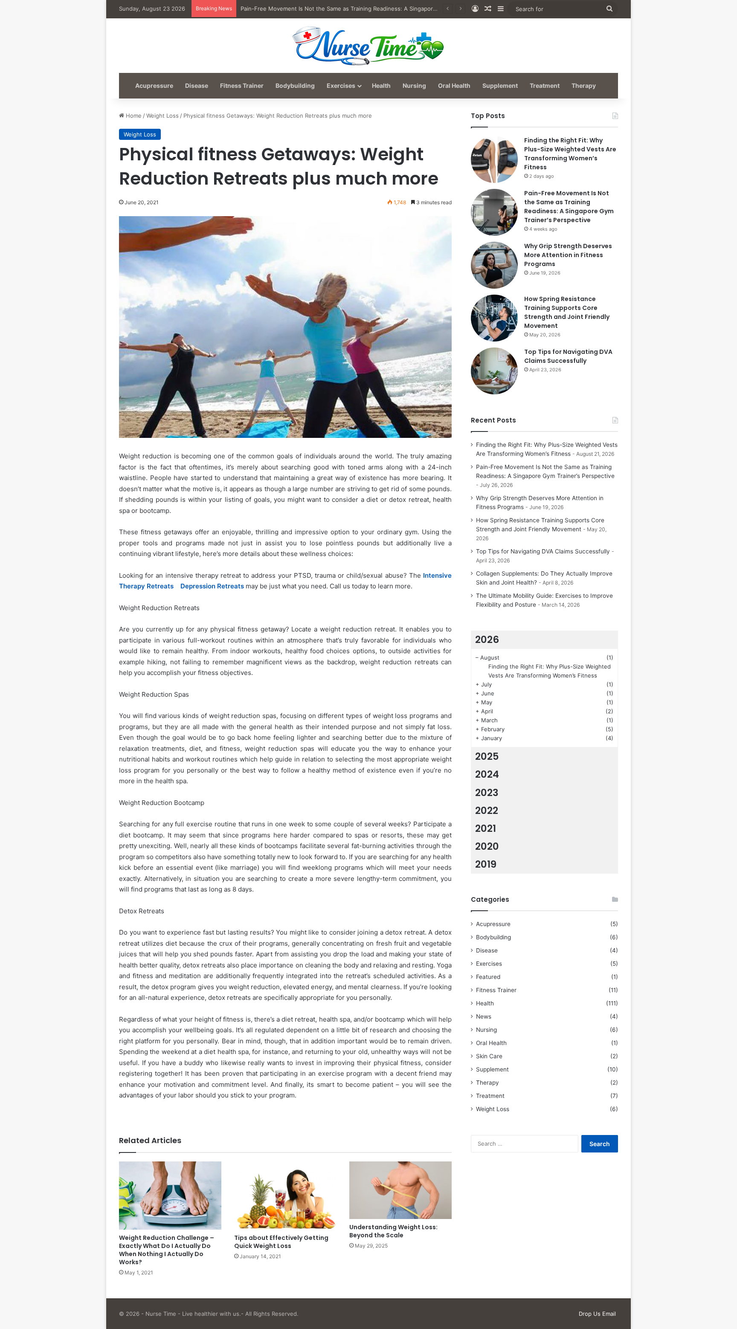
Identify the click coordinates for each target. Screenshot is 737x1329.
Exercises (341, 85)
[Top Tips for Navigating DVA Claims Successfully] (494, 370)
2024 (487, 774)
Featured (488, 976)
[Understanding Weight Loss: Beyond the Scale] (400, 1190)
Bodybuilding (295, 85)
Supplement (500, 85)
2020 (487, 846)
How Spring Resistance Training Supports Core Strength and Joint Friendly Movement (566, 312)
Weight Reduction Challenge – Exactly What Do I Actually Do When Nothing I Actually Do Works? (166, 1249)
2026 (487, 639)
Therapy (584, 85)
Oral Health (454, 85)
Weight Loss (162, 115)
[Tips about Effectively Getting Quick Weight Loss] (285, 1195)
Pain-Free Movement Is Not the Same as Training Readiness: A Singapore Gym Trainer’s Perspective (374, 8)
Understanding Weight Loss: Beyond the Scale (393, 1231)
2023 (487, 792)
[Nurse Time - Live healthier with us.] (368, 45)
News (483, 1016)
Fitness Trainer (242, 85)
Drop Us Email (597, 1313)
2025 (487, 756)
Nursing (414, 85)
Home (133, 115)
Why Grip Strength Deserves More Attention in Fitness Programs (568, 255)
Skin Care (489, 1056)
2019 (485, 864)
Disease (196, 85)
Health (381, 85)
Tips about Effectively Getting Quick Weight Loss (281, 1241)
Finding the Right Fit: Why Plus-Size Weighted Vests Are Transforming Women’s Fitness (570, 153)
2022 (486, 810)
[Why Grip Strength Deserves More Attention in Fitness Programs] (494, 265)
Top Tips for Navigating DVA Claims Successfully (568, 356)
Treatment (545, 85)
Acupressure (154, 85)
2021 (485, 828)
